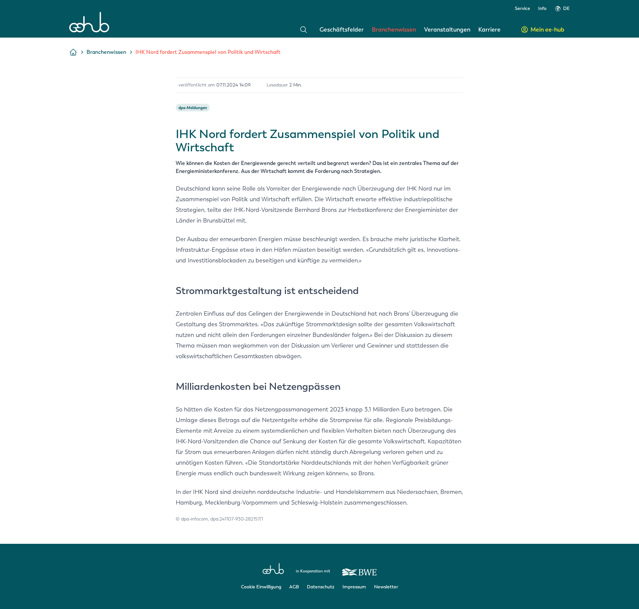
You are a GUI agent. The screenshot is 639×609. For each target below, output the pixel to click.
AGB (294, 587)
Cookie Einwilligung (261, 587)
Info (542, 8)
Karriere (489, 29)
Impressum (354, 587)
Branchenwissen (394, 29)
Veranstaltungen (447, 29)
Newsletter (386, 587)
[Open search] (304, 30)
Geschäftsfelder (342, 29)
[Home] (89, 22)
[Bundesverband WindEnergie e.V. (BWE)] (359, 569)
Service (522, 8)
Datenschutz (320, 587)
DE (566, 8)
